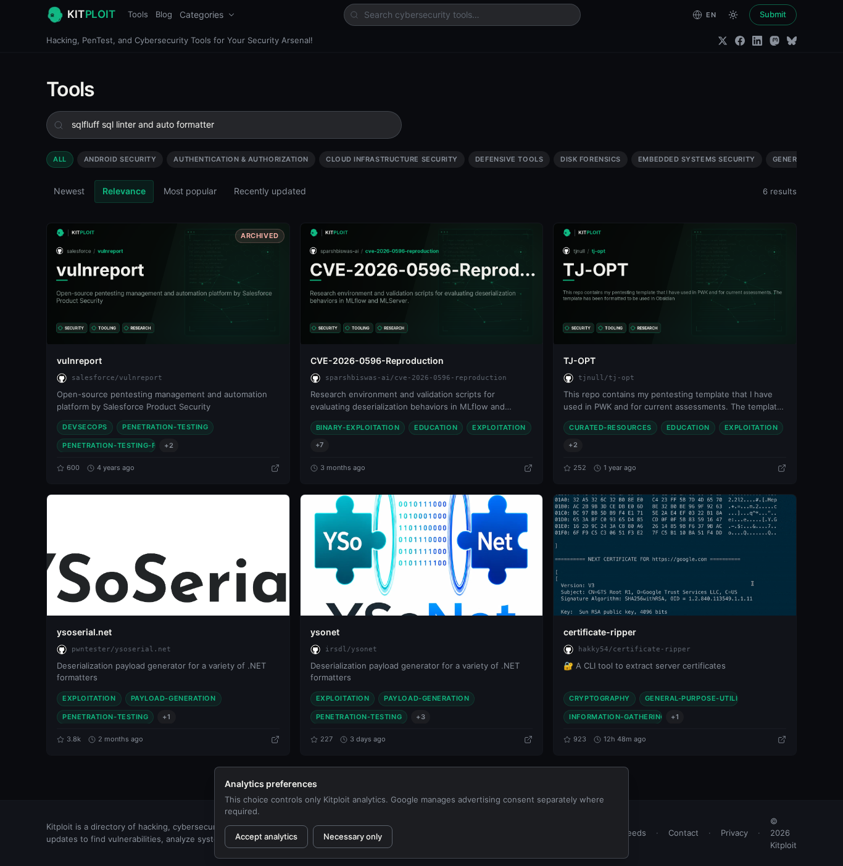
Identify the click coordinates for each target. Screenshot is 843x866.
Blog (164, 14)
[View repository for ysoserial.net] (275, 739)
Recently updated (270, 191)
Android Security (120, 159)
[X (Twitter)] (723, 41)
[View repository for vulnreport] (275, 468)
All (60, 159)
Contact (683, 833)
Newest (69, 191)
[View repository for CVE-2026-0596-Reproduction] (528, 468)
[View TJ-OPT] (675, 283)
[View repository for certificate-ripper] (782, 739)
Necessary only (352, 836)
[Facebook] (740, 41)
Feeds (634, 833)
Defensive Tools (509, 159)
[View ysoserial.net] (168, 555)
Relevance (124, 191)
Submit (773, 14)
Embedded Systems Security (696, 159)
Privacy (734, 833)
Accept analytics (266, 836)
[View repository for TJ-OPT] (782, 468)
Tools (138, 14)
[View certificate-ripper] (675, 555)
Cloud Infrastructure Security (392, 159)
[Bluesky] (792, 41)
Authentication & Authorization (241, 159)
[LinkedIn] (757, 41)
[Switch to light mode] (733, 14)
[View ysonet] (422, 555)
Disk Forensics (590, 159)
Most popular (190, 191)
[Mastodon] (774, 41)
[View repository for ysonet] (528, 739)
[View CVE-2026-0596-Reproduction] (422, 283)
